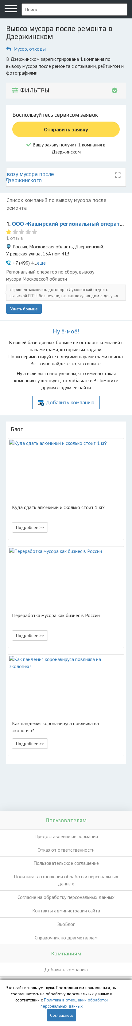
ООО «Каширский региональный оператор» (70, 223)
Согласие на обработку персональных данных (66, 897)
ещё (41, 263)
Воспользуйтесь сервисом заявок (55, 114)
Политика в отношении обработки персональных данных (66, 880)
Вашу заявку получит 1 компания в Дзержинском (68, 148)
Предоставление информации (66, 836)
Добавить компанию (70, 402)
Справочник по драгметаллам (66, 938)
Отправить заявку (66, 129)
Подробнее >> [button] (30, 527)
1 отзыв (14, 238)
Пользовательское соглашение (66, 863)
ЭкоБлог (66, 924)
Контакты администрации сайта (66, 910)
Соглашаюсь (61, 1015)
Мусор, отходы (30, 49)
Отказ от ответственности (66, 850)
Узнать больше (24, 309)
